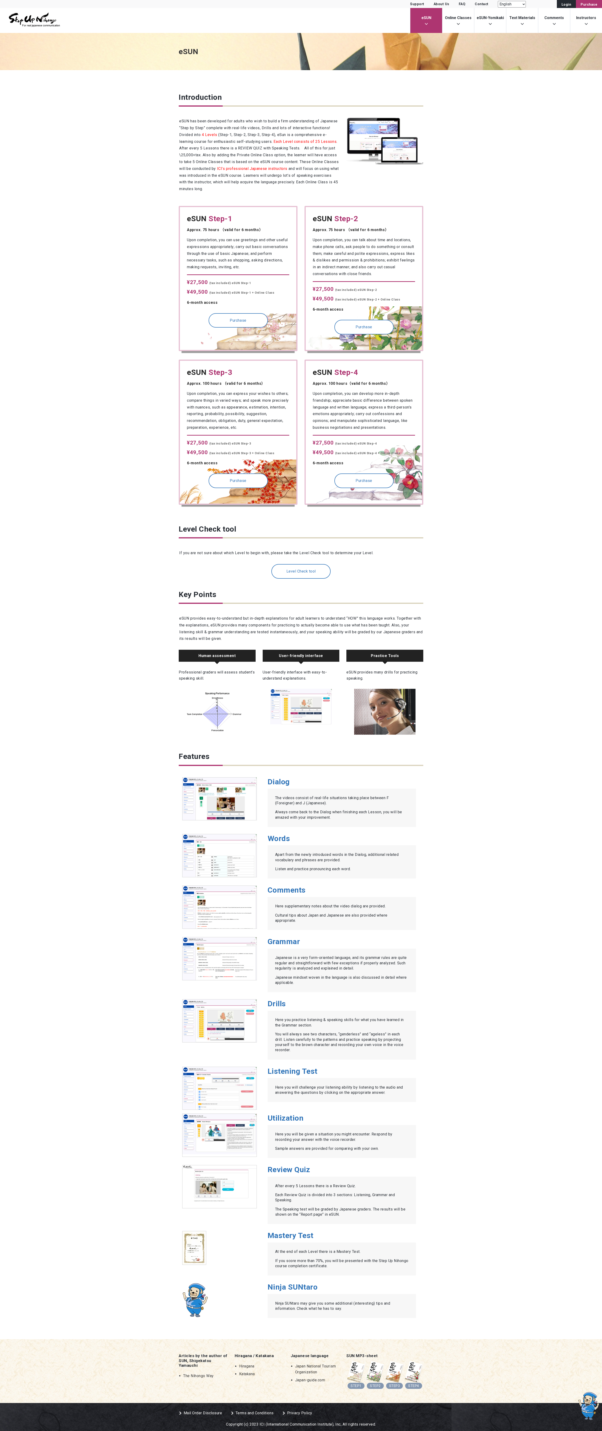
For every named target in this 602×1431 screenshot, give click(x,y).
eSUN (426, 18)
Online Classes (458, 18)
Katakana (247, 1374)
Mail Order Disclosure (203, 1413)
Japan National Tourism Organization (315, 1369)
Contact (481, 4)
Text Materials (522, 18)
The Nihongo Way (198, 1376)
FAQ (462, 4)
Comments (554, 18)
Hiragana (246, 1366)
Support (417, 4)
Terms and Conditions (255, 1413)
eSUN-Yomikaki (490, 18)
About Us (441, 4)
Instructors (586, 18)
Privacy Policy (299, 1413)
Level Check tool (301, 571)
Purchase (589, 5)
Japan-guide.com (310, 1380)
